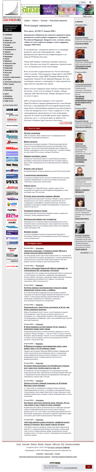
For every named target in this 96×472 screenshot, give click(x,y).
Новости (35, 20)
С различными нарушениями (36, 175)
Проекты (8, 96)
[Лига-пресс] (12, 266)
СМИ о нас (9, 101)
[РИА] (12, 120)
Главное (8, 35)
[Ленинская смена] (12, 142)
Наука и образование (12, 77)
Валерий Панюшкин (82, 235)
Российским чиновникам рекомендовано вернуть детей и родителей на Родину (84, 100)
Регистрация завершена (58, 20)
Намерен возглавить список (35, 156)
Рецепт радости (81, 249)
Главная (27, 20)
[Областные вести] (12, 215)
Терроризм (9, 66)
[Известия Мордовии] (12, 170)
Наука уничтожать (82, 218)
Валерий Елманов (81, 37)
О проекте (40, 454)
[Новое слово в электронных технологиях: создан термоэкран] (85, 10)
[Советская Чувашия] (12, 204)
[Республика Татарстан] (12, 193)
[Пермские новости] (12, 199)
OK (89, 467)
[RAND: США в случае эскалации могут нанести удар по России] (49, 10)
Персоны (9, 90)
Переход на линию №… (84, 127)
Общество (8, 40)
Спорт (7, 75)
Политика (8, 38)
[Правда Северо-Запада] (12, 137)
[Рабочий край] (12, 249)
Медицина (8, 56)
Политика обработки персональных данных (34, 457)
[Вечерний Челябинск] (12, 227)
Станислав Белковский (83, 84)
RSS (62, 444)
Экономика (9, 47)
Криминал (8, 61)
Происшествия (10, 63)
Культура (8, 72)
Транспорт (8, 70)
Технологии (9, 54)
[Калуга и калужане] (12, 255)
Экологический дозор (13, 82)
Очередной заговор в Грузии (35, 211)
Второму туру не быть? (33, 169)
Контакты (9, 99)
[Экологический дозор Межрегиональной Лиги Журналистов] (31, 10)
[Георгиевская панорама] (12, 238)
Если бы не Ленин (81, 43)
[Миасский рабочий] (12, 115)
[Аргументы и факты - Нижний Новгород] (12, 187)
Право (7, 59)
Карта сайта (49, 454)
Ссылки (57, 454)
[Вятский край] (12, 109)
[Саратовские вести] (12, 159)
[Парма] (12, 210)
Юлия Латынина (81, 208)
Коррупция (9, 68)
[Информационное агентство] (12, 153)
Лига (7, 94)
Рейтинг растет (30, 186)
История (8, 79)
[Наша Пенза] (12, 165)
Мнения (8, 88)
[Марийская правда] (12, 147)
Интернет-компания (59, 447)
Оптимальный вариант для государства (40, 219)
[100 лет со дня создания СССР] (67, 10)
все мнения (84, 252)
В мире (7, 45)
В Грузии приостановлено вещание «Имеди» (42, 196)
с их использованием (70, 467)
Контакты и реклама (72, 444)
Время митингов (30, 142)
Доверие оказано (31, 232)
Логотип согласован (32, 133)
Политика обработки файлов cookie (64, 457)
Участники (26, 444)
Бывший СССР (10, 43)
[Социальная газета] (12, 261)
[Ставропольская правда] (12, 232)
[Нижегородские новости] (12, 131)
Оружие (7, 52)
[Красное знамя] (12, 221)
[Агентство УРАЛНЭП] (12, 176)
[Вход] (90, 2)
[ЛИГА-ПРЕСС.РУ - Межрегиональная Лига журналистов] (12, 11)
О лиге (18, 444)
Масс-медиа (9, 84)
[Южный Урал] (12, 182)
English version (87, 16)
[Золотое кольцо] (12, 125)
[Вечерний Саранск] (12, 244)
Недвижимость (10, 49)
